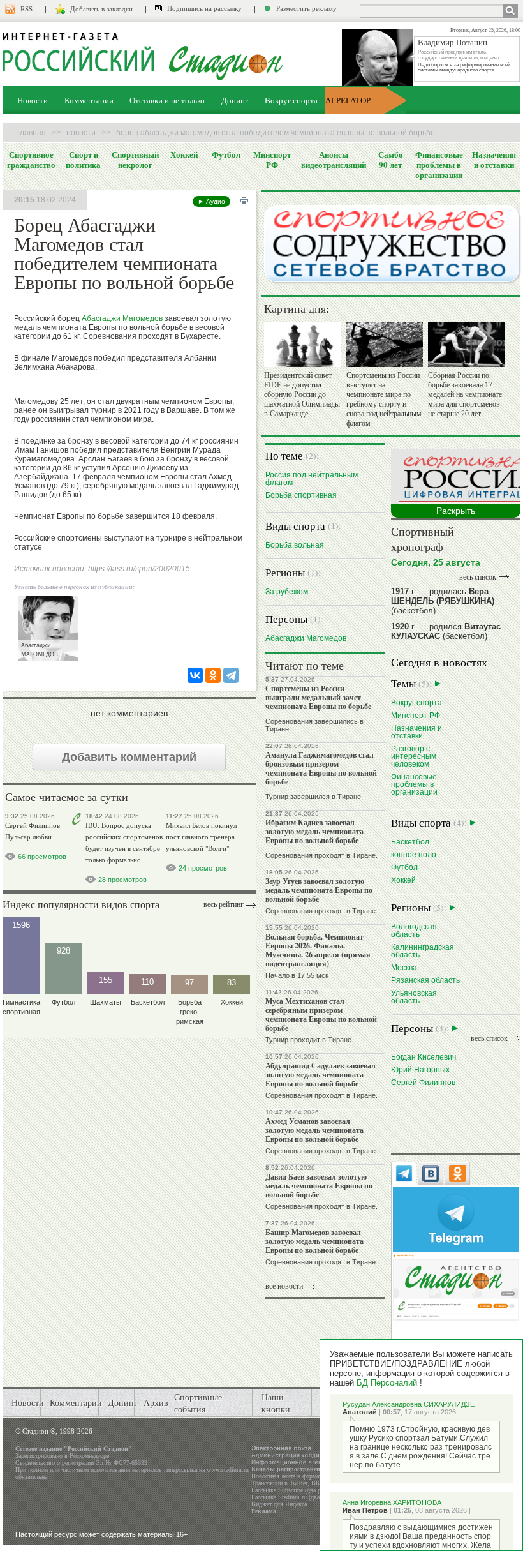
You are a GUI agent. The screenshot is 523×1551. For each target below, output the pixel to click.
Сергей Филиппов (423, 1082)
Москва (404, 967)
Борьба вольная (294, 545)
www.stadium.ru (228, 1469)
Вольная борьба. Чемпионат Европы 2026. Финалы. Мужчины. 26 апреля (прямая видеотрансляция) (318, 950)
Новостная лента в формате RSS (294, 1476)
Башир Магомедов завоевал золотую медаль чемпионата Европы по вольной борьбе (314, 1241)
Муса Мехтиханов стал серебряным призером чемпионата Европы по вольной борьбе (321, 1014)
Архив (156, 1403)
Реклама (263, 1511)
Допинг (234, 100)
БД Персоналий (387, 1383)
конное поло (413, 854)
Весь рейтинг (223, 904)
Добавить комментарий (129, 757)
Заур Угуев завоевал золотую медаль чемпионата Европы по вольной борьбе (318, 890)
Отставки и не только (167, 100)
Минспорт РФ (272, 159)
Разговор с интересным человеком (413, 756)
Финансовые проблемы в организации (439, 164)
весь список (477, 577)
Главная (31, 132)
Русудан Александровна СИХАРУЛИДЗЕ (409, 1404)
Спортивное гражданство (31, 159)
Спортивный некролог (135, 159)
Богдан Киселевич (423, 1057)
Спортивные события (198, 1403)
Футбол (226, 154)
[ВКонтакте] (195, 675)
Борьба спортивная (301, 495)
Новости (32, 100)
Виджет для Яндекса (279, 1504)
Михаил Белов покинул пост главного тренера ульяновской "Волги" (201, 836)
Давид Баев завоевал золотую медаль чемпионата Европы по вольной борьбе (318, 1185)
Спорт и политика (83, 159)
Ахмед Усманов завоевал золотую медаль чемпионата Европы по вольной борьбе (314, 1130)
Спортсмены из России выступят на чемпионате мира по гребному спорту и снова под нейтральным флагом (384, 399)
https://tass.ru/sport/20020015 (139, 568)
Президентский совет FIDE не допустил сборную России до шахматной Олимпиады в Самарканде (302, 394)
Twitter (298, 1483)
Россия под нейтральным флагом (311, 478)
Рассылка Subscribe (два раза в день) (300, 1490)
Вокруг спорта (291, 100)
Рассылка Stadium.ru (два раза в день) (302, 1497)
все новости (284, 1286)
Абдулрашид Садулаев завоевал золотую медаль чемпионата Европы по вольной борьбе (320, 1074)
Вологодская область (414, 930)
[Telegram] (231, 675)
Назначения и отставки (494, 159)
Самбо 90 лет (390, 159)
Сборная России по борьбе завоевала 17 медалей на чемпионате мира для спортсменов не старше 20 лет (465, 394)
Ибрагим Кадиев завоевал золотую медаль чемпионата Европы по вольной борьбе (314, 831)
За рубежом (286, 591)
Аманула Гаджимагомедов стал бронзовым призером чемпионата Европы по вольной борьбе (321, 768)
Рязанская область (425, 980)
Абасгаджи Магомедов (122, 318)
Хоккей (184, 154)
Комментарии (89, 100)
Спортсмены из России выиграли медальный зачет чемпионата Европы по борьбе (318, 697)
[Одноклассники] (213, 675)
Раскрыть (455, 511)
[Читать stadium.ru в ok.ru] (456, 1286)
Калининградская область (422, 951)
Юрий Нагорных (420, 1069)
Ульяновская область (414, 997)
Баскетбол (410, 841)
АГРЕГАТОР (348, 100)
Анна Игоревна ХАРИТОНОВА (392, 1502)
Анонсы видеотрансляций (333, 159)
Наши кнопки (276, 1403)
